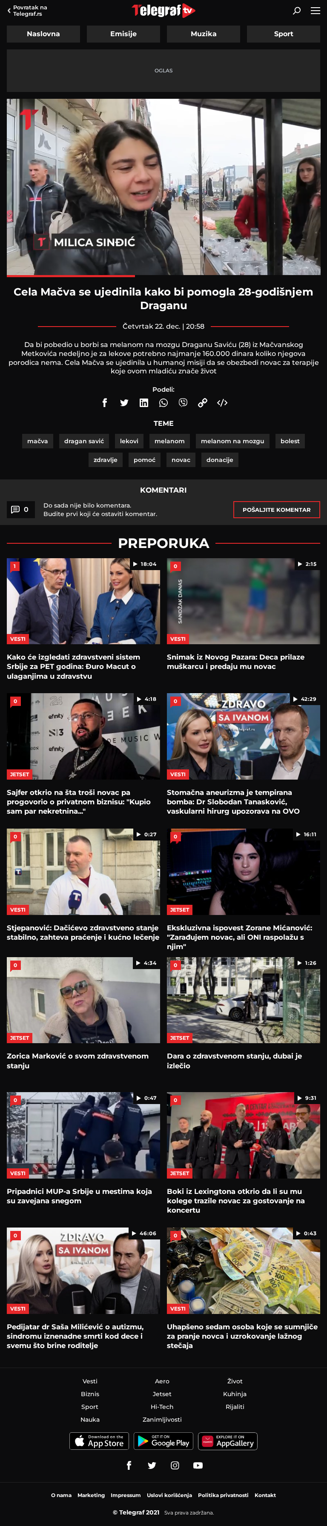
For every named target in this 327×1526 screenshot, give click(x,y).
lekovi (129, 441)
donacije (220, 460)
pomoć (144, 460)
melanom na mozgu (232, 441)
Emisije (123, 34)
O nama (61, 1495)
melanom (170, 441)
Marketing (91, 1495)
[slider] (164, 276)
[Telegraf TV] (198, 1465)
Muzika (204, 34)
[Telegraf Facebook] (129, 1465)
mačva (37, 441)
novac (181, 460)
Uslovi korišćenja (169, 1495)
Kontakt (265, 1495)
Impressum (126, 1495)
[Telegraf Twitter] (152, 1465)
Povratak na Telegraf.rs (30, 10)
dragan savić (84, 441)
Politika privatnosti (223, 1495)
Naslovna (43, 34)
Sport (283, 34)
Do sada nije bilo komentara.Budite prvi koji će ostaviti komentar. (100, 510)
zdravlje (106, 460)
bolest (290, 441)
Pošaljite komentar (277, 509)
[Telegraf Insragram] (175, 1465)
